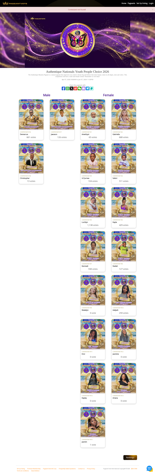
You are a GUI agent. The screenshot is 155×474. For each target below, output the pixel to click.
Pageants (131, 3)
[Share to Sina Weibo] (75, 88)
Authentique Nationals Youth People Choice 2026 (77, 71)
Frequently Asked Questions (67, 469)
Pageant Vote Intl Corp (49, 469)
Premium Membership (34, 469)
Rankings (130, 457)
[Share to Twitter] (71, 88)
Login (151, 3)
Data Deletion (35, 471)
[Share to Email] (83, 88)
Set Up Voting (142, 3)
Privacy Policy (91, 469)
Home (124, 3)
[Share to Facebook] (63, 88)
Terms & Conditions (23, 471)
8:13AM (134, 469)
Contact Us (81, 469)
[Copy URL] (91, 88)
